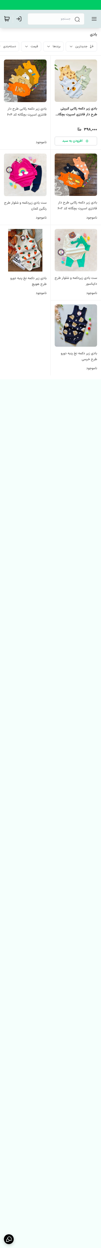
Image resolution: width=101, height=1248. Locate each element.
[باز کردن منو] (93, 19)
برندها (57, 46)
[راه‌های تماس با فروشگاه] (9, 1239)
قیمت (34, 46)
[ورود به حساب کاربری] (20, 19)
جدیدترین (81, 46)
